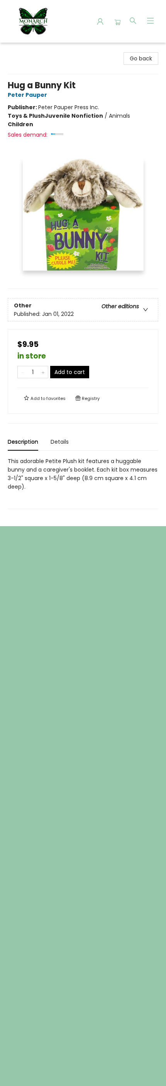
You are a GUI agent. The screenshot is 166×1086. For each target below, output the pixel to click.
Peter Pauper (27, 95)
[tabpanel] (83, 483)
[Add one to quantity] (43, 372)
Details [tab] (60, 442)
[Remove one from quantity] (22, 372)
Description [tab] (23, 442)
